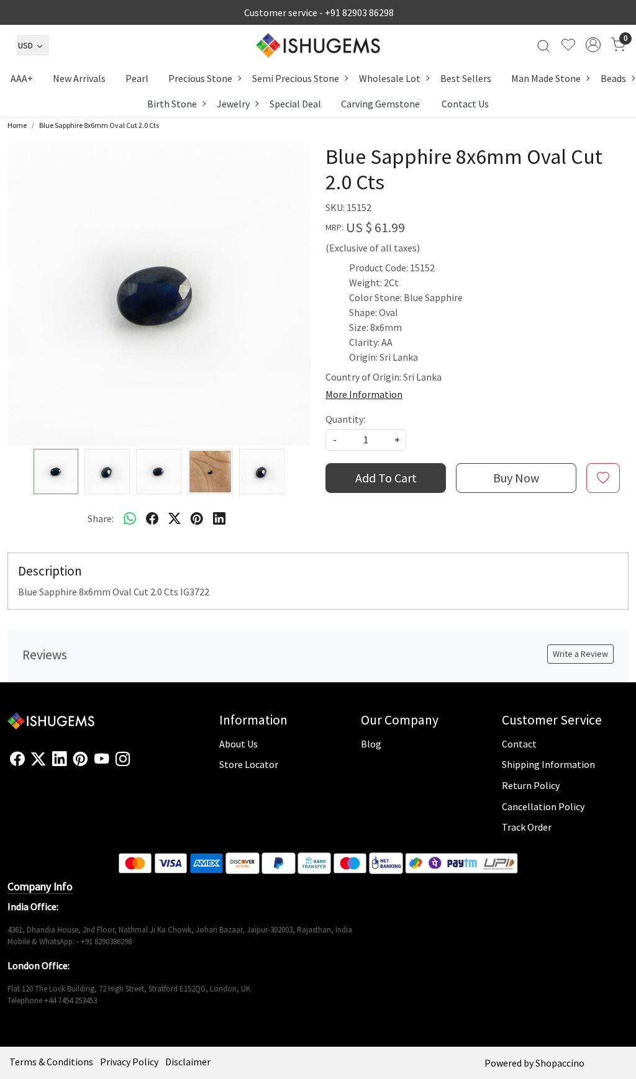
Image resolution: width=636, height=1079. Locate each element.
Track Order (527, 827)
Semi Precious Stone (295, 78)
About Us (238, 744)
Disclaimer (188, 1061)
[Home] (318, 45)
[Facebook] (17, 759)
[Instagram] (122, 759)
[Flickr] (136, 764)
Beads (613, 78)
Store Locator (248, 764)
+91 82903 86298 (359, 12)
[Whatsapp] (130, 518)
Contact (519, 744)
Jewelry (233, 103)
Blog (371, 744)
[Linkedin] (59, 759)
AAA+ (22, 78)
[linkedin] (219, 518)
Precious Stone (200, 78)
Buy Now (516, 477)
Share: (101, 518)
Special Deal (295, 103)
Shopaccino (559, 1063)
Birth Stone (172, 103)
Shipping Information (548, 764)
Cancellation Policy (543, 806)
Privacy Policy (129, 1061)
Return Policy (531, 785)
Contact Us (465, 103)
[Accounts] (593, 44)
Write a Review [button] (580, 653)
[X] (38, 759)
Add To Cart (386, 477)
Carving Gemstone (380, 103)
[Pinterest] (80, 759)
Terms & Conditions (51, 1061)
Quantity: (345, 419)
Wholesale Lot (389, 78)
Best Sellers (465, 78)
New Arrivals (79, 78)
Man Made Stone (546, 78)
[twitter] (174, 518)
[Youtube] (101, 759)
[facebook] (152, 518)
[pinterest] (197, 518)
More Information (363, 394)
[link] (543, 45)
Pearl (136, 78)
